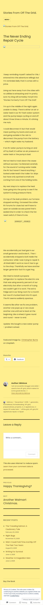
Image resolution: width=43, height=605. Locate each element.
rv (22, 407)
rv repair (20, 412)
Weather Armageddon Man (18, 558)
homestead (7, 404)
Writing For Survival (14, 551)
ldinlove (10, 402)
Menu (7, 19)
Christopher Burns (29, 340)
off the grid (25, 409)
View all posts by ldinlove (20, 393)
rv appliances (29, 407)
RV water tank (14, 409)
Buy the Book (9, 581)
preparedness (8, 407)
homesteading (18, 404)
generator (34, 402)
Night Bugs (10, 535)
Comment (31, 454)
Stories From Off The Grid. (20, 13)
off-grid (27, 404)
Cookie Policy (14, 596)
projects (18, 407)
